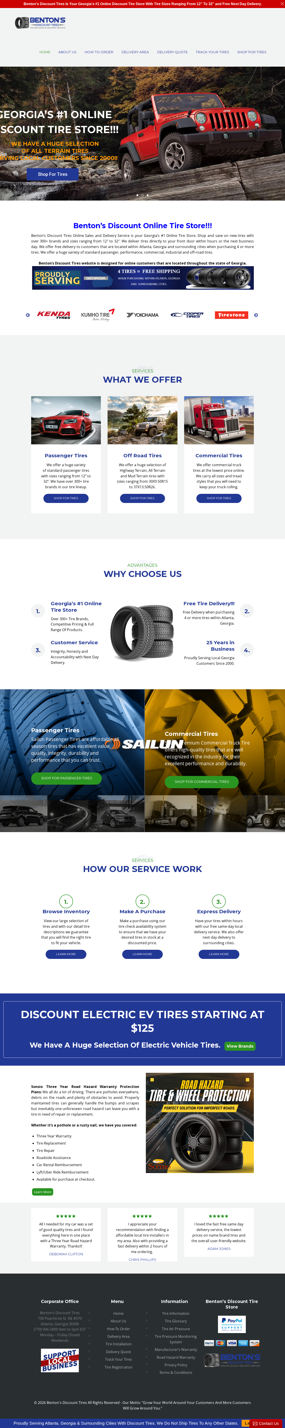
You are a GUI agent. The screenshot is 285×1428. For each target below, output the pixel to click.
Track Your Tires (118, 1359)
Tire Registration (118, 1367)
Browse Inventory (66, 911)
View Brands (240, 1046)
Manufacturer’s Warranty (176, 1349)
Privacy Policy (176, 1364)
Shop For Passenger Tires (66, 778)
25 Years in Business (220, 645)
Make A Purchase (142, 911)
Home (118, 1313)
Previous (28, 315)
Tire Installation (119, 1344)
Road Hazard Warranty (176, 1357)
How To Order (118, 1328)
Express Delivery (219, 911)
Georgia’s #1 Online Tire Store (76, 606)
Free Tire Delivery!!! (208, 603)
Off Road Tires (142, 455)
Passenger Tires (66, 455)
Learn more (66, 954)
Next (256, 315)
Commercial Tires (218, 455)
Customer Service (74, 642)
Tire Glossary (176, 1321)
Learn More (42, 1192)
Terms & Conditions (175, 1372)
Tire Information (175, 1313)
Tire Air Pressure (176, 1328)
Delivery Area (118, 1336)
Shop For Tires (52, 174)
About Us (118, 1321)
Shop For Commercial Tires (202, 782)
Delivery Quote (118, 1351)
